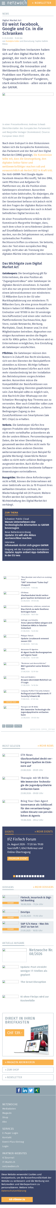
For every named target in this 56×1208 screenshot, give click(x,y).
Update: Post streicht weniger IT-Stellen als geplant (33, 971)
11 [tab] (41, 876)
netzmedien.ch (10, 1166)
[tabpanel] (29, 849)
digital (18, 726)
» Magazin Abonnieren (20, 1062)
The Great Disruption (33, 982)
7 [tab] (30, 876)
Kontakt (7, 1137)
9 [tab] (35, 876)
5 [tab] (25, 876)
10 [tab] (38, 876)
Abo (4, 1122)
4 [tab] (22, 876)
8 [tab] (33, 876)
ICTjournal (8, 1158)
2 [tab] (17, 876)
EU (3, 726)
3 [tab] (19, 876)
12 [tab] (43, 876)
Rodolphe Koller (12, 41)
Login (5, 1146)
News (5, 14)
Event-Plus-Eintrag (13, 1142)
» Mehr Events (44, 831)
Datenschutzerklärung (13, 1191)
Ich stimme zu (17, 1199)
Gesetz (9, 726)
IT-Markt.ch (8, 1162)
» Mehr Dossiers (43, 887)
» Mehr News (46, 746)
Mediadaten (9, 1109)
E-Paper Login (10, 1133)
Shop (5, 1117)
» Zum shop (12, 1070)
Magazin (7, 1113)
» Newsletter (13, 1077)
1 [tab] (14, 876)
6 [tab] (27, 876)
